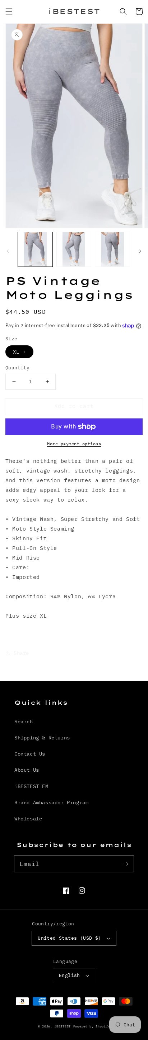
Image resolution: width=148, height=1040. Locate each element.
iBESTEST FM (31, 786)
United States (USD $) (69, 938)
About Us (26, 770)
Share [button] (21, 653)
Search (23, 721)
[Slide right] (140, 251)
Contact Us (29, 754)
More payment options (74, 443)
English (69, 975)
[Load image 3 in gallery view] (112, 249)
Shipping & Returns (42, 737)
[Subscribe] (126, 864)
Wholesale (28, 818)
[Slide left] (8, 251)
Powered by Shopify (91, 1026)
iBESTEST (62, 1026)
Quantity (17, 368)
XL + (19, 352)
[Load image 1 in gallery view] (35, 249)
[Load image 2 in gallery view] (74, 249)
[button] (9, 11)
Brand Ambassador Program (51, 802)
